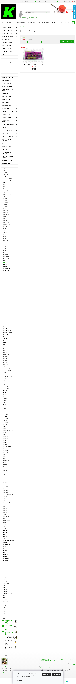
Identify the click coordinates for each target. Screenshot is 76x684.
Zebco (4, 611)
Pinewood (5, 482)
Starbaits (5, 560)
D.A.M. (4, 244)
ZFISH (4, 615)
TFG (4, 585)
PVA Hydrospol (7, 502)
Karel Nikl (5, 390)
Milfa (4, 434)
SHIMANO (5, 538)
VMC (4, 603)
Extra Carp (5, 282)
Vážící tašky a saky (7, 146)
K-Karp (4, 382)
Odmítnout (46, 674)
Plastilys (5, 486)
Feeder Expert (6, 292)
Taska (4, 579)
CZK (72, 1)
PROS (4, 498)
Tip (35, 39)
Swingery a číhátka (7, 136)
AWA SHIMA (5, 192)
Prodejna (54, 22)
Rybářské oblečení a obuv (8, 121)
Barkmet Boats (7, 194)
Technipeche (6, 583)
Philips (4, 480)
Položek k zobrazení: (67, 41)
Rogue (4, 522)
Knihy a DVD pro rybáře (8, 72)
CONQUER (5, 238)
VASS (4, 597)
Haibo (4, 348)
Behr (4, 196)
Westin (4, 605)
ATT (4, 188)
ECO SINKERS (6, 272)
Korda (4, 400)
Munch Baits (6, 452)
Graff (4, 340)
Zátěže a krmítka (7, 160)
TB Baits (5, 581)
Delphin (5, 252)
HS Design (5, 362)
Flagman (5, 302)
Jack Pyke (5, 372)
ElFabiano (5, 274)
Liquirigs (5, 416)
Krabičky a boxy (6, 74)
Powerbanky (5, 102)
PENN (4, 474)
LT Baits (5, 420)
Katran (4, 392)
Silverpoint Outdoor (8, 540)
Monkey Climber (7, 446)
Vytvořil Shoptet (71, 681)
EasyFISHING (6, 270)
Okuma (4, 462)
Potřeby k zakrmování (8, 99)
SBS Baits (5, 532)
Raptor (5, 508)
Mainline (5, 424)
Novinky (41, 655)
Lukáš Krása (6, 422)
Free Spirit (5, 318)
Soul (4, 548)
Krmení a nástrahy (7, 77)
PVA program (5, 108)
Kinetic (4, 396)
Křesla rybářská (7, 80)
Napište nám (31, 22)
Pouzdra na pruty (7, 105)
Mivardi (5, 444)
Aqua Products (7, 180)
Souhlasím (56, 674)
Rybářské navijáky (7, 30)
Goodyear (5, 338)
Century (5, 232)
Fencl (4, 294)
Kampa (4, 384)
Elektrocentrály (7, 63)
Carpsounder (6, 222)
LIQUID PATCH (6, 414)
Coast (4, 236)
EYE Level (5, 286)
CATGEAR (5, 226)
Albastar (5, 172)
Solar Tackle (6, 544)
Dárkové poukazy (7, 51)
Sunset (5, 568)
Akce (24, 39)
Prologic (5, 496)
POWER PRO (5, 490)
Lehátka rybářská (7, 83)
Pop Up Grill (6, 488)
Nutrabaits (6, 460)
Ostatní (5, 466)
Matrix (4, 428)
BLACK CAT (5, 202)
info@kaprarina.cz (7, 666)
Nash (4, 454)
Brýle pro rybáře (7, 42)
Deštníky (4, 57)
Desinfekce (5, 54)
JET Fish (5, 378)
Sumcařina (5, 133)
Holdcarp (5, 360)
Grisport (5, 344)
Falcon (4, 288)
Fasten (4, 290)
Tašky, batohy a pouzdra (6, 140)
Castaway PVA (6, 224)
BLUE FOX (5, 204)
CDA (4, 230)
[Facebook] (2, 1)
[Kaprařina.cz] (8, 11)
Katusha (5, 394)
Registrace (67, 1)
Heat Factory (6, 354)
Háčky (3, 69)
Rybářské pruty (6, 27)
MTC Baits (5, 450)
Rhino (4, 514)
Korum (4, 402)
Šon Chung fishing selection (7, 573)
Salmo (4, 528)
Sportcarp (5, 554)
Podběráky (5, 93)
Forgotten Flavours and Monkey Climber (9, 309)
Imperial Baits (6, 368)
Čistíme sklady (6, 39)
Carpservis (5, 220)
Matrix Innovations (8, 430)
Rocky (4, 518)
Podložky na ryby (7, 96)
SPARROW (5, 550)
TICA (4, 587)
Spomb (4, 552)
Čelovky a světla (7, 45)
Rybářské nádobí (6, 117)
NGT (4, 458)
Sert (4, 534)
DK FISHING (5, 254)
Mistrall (5, 440)
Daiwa (4, 248)
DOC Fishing (6, 256)
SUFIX (4, 564)
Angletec (5, 176)
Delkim (4, 250)
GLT (3, 336)
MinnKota (5, 438)
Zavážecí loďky (6, 163)
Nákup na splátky (20, 22)
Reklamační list (65, 22)
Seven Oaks (6, 536)
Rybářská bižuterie (7, 111)
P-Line (4, 468)
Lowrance (5, 418)
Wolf (4, 607)
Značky (4, 166)
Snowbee (5, 542)
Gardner (5, 328)
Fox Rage (5, 316)
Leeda (4, 408)
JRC (4, 380)
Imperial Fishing (7, 370)
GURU (4, 346)
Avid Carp (5, 190)
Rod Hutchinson (7, 520)
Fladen (4, 300)
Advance (5, 170)
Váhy (3, 143)
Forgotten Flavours (8, 306)
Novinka (30, 39)
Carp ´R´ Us (5, 210)
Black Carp (5, 200)
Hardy (4, 350)
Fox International (7, 314)
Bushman (5, 206)
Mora (4, 448)
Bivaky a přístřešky (7, 33)
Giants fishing (6, 334)
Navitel (5, 456)
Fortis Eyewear (7, 312)
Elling (4, 276)
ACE (4, 168)
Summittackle (6, 566)
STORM (4, 562)
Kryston (5, 404)
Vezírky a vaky (6, 149)
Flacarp (5, 298)
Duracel (5, 266)
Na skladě (25, 37)
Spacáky (4, 127)
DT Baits (5, 264)
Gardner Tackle (7, 330)
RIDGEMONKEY (6, 516)
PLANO (4, 484)
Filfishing (5, 296)
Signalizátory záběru (8, 124)
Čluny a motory (6, 48)
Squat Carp (6, 558)
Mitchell (5, 442)
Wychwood (6, 609)
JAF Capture (6, 374)
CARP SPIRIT (5, 212)
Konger (5, 398)
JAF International (7, 376)
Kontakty (9, 22)
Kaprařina (5, 386)
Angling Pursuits (7, 178)
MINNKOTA (5, 436)
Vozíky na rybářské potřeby (7, 157)
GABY (4, 322)
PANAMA (5, 470)
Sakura (5, 526)
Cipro (4, 234)
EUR (74, 1)
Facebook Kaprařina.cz (8, 672)
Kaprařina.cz (6, 388)
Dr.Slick (5, 260)
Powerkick (5, 492)
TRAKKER (5, 591)
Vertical (5, 599)
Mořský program (7, 86)
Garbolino (5, 324)
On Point (5, 464)
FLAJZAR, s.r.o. (6, 304)
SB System (5, 530)
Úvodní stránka (3, 23)
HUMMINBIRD (6, 364)
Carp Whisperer (7, 214)
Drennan (5, 262)
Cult (4, 242)
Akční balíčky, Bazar (7, 36)
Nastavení (19, 680)
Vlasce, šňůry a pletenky (6, 153)
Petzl (4, 476)
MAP (4, 426)
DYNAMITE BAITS (7, 268)
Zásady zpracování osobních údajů (48, 668)
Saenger (5, 524)
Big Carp (5, 198)
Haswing (5, 352)
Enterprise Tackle (7, 278)
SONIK (4, 546)
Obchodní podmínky (43, 22)
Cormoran (5, 240)
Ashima (4, 182)
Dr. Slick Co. (6, 258)
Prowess (5, 500)
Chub (4, 366)
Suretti (5, 570)
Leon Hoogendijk (7, 412)
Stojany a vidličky (7, 130)
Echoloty (4, 60)
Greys (4, 342)
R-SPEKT (5, 504)
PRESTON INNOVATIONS (8, 494)
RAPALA (4, 506)
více (74, 664)
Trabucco (5, 589)
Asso (4, 184)
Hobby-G (5, 358)
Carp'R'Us (5, 216)
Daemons (5, 246)
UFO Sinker (5, 595)
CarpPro (5, 218)
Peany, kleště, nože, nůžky (7, 90)
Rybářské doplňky (7, 114)
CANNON (5, 208)
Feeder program (6, 66)
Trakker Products (7, 593)
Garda (4, 326)
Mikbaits (5, 432)
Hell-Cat (5, 356)
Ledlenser (5, 406)
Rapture (5, 510)
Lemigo (4, 410)
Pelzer (4, 472)
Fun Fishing (6, 320)
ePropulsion (6, 280)
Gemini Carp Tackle (7, 332)
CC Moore (5, 228)
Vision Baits (6, 601)
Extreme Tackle (7, 284)
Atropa (4, 186)
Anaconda (5, 174)
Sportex (5, 556)
